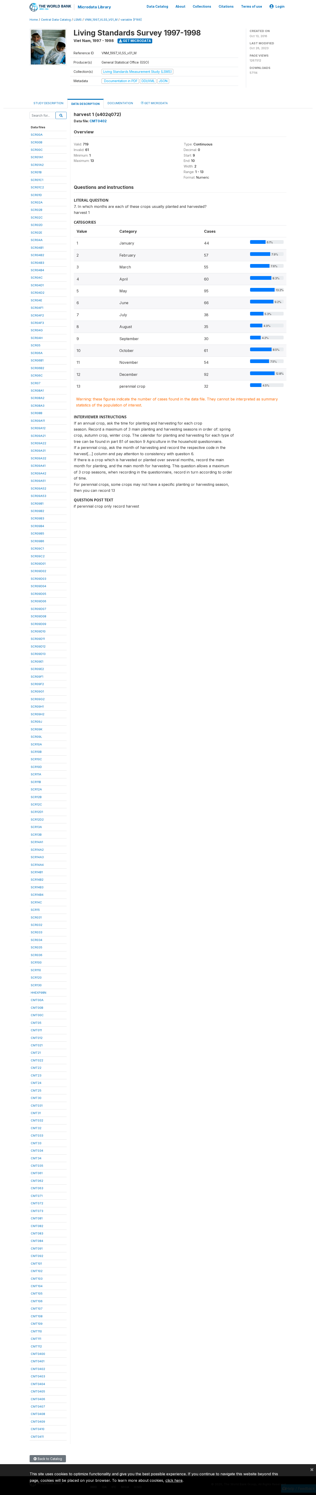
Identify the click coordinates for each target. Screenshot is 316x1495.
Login (280, 6)
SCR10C (36, 759)
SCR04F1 (37, 307)
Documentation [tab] (120, 103)
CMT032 (37, 1120)
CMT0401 (37, 1361)
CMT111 (36, 1338)
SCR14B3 (37, 887)
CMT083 (37, 1233)
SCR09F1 (37, 676)
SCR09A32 (38, 458)
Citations (226, 6)
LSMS (78, 19)
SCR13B (36, 834)
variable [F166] (131, 19)
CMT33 (36, 1143)
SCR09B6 (37, 541)
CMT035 (37, 1165)
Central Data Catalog (56, 19)
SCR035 (36, 947)
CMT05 (36, 1023)
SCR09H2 (37, 714)
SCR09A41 (38, 465)
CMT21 (36, 1052)
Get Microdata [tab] (156, 103)
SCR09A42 (38, 473)
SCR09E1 (37, 661)
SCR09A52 (38, 488)
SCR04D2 (37, 292)
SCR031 (36, 917)
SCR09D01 (38, 563)
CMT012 (37, 1038)
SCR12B (36, 797)
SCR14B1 (37, 872)
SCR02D (37, 225)
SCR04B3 (37, 262)
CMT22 (36, 1068)
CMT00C (37, 1015)
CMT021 (37, 1045)
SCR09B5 (37, 533)
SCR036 (36, 955)
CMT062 (37, 1180)
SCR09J (36, 721)
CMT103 (37, 1278)
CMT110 (36, 1331)
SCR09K (36, 729)
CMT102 (37, 1271)
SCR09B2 (37, 511)
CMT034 (37, 1150)
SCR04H (37, 338)
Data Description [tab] (85, 104)
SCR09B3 (37, 518)
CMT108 (37, 1316)
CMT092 (37, 1256)
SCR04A (37, 240)
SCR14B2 (37, 879)
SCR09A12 (38, 428)
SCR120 (36, 977)
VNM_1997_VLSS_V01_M (101, 19)
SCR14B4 (37, 894)
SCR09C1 (37, 548)
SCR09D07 (38, 609)
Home (34, 19)
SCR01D (36, 195)
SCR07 (35, 383)
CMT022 (37, 1060)
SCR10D (36, 767)
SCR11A (36, 774)
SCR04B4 (37, 270)
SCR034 (36, 940)
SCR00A (37, 134)
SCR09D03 (38, 578)
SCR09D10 (38, 631)
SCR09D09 (38, 624)
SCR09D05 (38, 594)
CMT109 (37, 1323)
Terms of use (251, 6)
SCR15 (35, 910)
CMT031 (37, 1105)
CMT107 (37, 1308)
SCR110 (36, 970)
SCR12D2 (37, 819)
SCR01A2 (37, 165)
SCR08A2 (37, 398)
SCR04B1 (37, 247)
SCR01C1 (37, 180)
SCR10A (36, 744)
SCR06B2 (37, 368)
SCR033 (36, 932)
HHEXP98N (38, 992)
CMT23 (36, 1075)
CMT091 (37, 1248)
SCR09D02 (38, 571)
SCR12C (36, 804)
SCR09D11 (38, 639)
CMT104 (37, 1286)
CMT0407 (38, 1406)
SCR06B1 (37, 360)
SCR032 (36, 925)
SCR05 (35, 345)
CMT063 (37, 1188)
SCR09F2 (37, 684)
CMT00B (37, 1007)
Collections (202, 6)
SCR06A (37, 353)
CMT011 (36, 1030)
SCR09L (36, 736)
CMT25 (36, 1090)
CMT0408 (38, 1414)
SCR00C (37, 149)
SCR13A (36, 827)
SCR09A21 (38, 436)
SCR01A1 (37, 157)
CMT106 (37, 1301)
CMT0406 (38, 1399)
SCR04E (36, 300)
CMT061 (37, 1173)
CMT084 (37, 1241)
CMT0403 (38, 1376)
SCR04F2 (37, 315)
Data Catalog (157, 6)
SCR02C (37, 217)
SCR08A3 (37, 405)
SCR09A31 (38, 450)
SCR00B (36, 142)
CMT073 (37, 1211)
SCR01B (36, 172)
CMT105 (37, 1293)
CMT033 (37, 1135)
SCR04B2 (37, 255)
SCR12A (36, 789)
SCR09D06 (38, 601)
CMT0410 (37, 1429)
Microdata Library (94, 7)
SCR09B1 (37, 503)
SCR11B (36, 782)
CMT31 (36, 1113)
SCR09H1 (37, 706)
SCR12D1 (37, 812)
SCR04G (37, 330)
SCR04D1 (37, 285)
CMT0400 (38, 1354)
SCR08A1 (37, 390)
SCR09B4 (37, 526)
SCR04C (37, 277)
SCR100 (36, 962)
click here (174, 1480)
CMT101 (36, 1263)
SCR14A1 (37, 842)
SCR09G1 (37, 691)
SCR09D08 (38, 616)
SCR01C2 (37, 187)
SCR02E (36, 232)
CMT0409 (38, 1421)
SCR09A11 (38, 420)
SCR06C (37, 375)
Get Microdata (136, 41)
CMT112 (36, 1346)
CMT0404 (38, 1384)
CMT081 (37, 1218)
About (180, 6)
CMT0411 (37, 1436)
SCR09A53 (38, 496)
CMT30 (36, 1098)
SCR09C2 (38, 556)
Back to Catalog (49, 1459)
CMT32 (36, 1128)
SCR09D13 (38, 654)
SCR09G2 (38, 699)
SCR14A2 (37, 849)
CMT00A (37, 1000)
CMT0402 (38, 1369)
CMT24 (36, 1083)
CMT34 (36, 1158)
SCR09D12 (38, 646)
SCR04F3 (37, 323)
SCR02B (36, 210)
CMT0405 (38, 1391)
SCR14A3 (37, 857)
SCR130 (36, 985)
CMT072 (37, 1203)
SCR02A (37, 202)
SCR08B (36, 413)
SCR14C (36, 902)
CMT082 (37, 1226)
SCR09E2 (37, 669)
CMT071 (37, 1196)
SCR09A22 (38, 443)
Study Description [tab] (48, 103)
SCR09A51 (38, 481)
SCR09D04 (38, 586)
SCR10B (36, 752)
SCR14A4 (37, 865)
